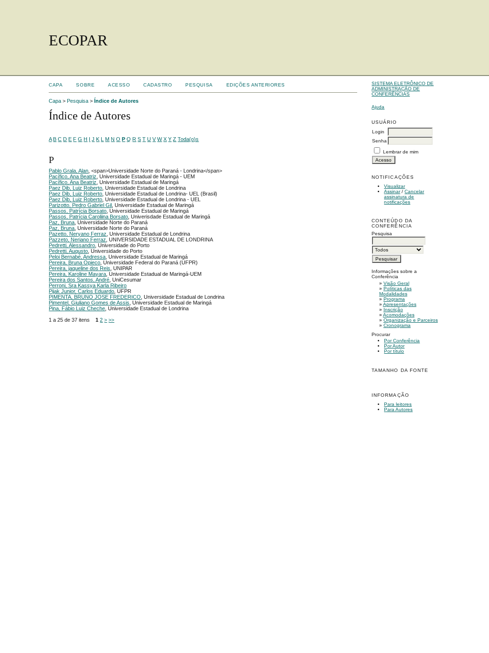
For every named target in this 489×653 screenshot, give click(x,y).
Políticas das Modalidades (395, 291)
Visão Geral (396, 283)
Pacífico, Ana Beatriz (72, 176)
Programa (394, 299)
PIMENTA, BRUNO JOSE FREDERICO (95, 297)
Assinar (392, 191)
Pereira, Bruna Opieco (74, 262)
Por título (394, 351)
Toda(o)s (188, 139)
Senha (379, 140)
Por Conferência (402, 340)
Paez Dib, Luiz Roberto (75, 188)
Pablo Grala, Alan (68, 171)
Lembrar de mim (400, 151)
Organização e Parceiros (410, 320)
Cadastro (157, 84)
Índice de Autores (116, 101)
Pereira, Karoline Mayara (77, 274)
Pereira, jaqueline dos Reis (79, 268)
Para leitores (398, 404)
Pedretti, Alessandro (72, 245)
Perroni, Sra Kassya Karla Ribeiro (88, 285)
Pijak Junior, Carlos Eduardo (81, 291)
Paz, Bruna (61, 222)
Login (378, 131)
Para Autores (398, 409)
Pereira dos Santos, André (79, 280)
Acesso (119, 84)
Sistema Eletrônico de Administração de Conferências (403, 89)
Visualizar (394, 186)
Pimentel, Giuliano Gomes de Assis (89, 302)
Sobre (85, 84)
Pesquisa (199, 84)
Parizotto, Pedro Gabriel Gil (80, 205)
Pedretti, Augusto (68, 251)
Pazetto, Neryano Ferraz (77, 234)
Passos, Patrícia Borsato (77, 211)
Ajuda (378, 106)
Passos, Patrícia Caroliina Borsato (88, 216)
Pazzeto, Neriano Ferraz (77, 239)
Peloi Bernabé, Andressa (77, 257)
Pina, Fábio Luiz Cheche (77, 308)
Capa (56, 84)
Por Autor (394, 345)
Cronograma (397, 325)
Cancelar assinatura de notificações (404, 197)
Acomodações (399, 314)
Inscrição (393, 309)
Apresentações (399, 304)
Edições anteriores (255, 84)
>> (111, 320)
